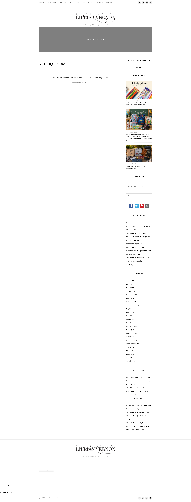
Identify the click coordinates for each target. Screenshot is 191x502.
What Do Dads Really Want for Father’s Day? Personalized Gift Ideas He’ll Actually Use (138, 426)
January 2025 (131, 330)
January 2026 (131, 298)
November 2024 (132, 337)
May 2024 (130, 358)
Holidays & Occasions (69, 2)
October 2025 (131, 302)
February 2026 (131, 295)
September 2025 (132, 305)
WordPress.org (6, 492)
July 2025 (129, 309)
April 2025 (130, 319)
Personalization (104, 2)
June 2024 (130, 354)
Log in (2, 482)
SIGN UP (139, 67)
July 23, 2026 (133, 164)
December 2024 (132, 333)
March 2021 (130, 361)
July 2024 (129, 351)
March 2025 (130, 323)
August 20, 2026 (134, 100)
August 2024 (131, 347)
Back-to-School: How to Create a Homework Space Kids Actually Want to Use (139, 226)
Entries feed (4, 485)
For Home (51, 2)
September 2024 (132, 344)
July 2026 (129, 284)
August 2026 (130, 281)
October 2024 (131, 340)
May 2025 (129, 316)
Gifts (41, 2)
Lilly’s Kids (88, 2)
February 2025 (131, 326)
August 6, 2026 (134, 132)
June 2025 (130, 312)
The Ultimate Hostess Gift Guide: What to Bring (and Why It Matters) (138, 261)
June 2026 (130, 288)
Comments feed (6, 489)
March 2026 (130, 291)
